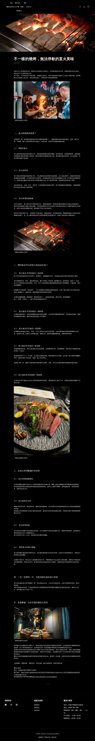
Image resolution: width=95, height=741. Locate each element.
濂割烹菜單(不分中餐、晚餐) (15, 7)
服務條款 (37, 705)
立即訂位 (28, 7)
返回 (48, 684)
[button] (80, 7)
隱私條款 (37, 707)
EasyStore (56, 734)
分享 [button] (17, 67)
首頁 (11, 3)
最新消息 (17, 3)
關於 (25, 3)
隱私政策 (47, 737)
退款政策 (37, 710)
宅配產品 (19, 11)
